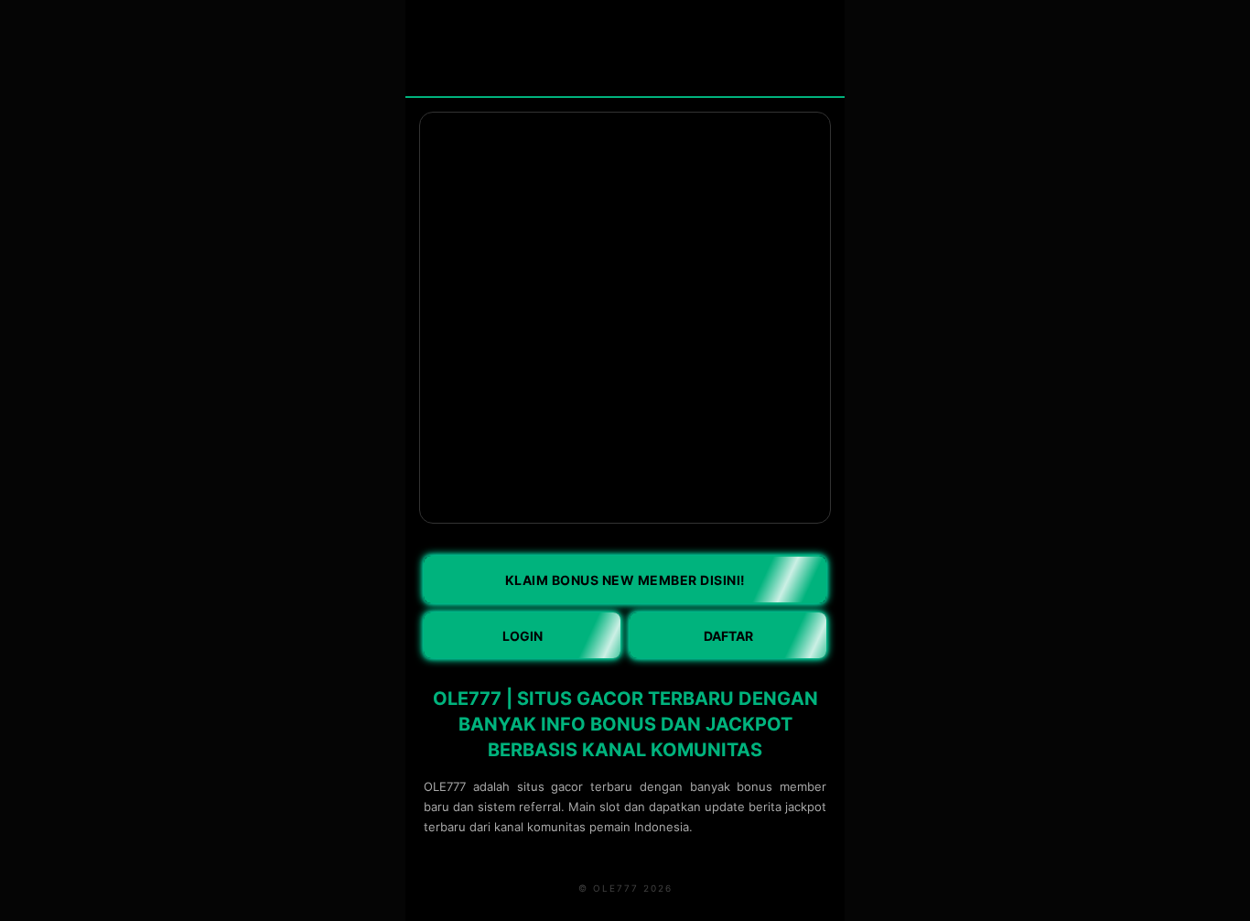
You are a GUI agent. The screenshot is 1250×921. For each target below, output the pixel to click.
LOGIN (522, 636)
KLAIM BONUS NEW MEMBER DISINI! (625, 580)
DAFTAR (728, 636)
